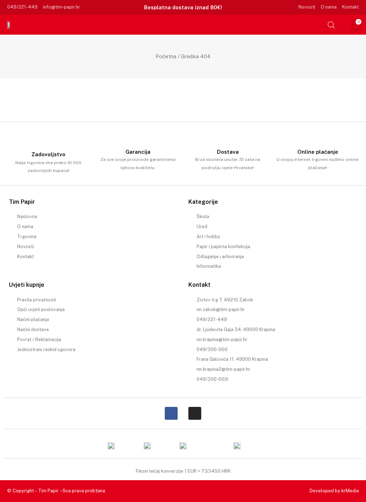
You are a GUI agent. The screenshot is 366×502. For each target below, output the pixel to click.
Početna (165, 56)
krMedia (350, 490)
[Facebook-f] (171, 413)
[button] (316, 24)
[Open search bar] (331, 24)
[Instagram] (194, 413)
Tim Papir (48, 490)
